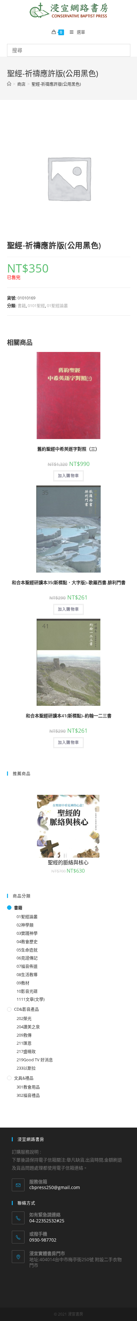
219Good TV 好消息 (35, 1060)
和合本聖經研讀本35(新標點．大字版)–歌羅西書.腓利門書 (69, 582)
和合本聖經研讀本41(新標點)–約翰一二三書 (69, 716)
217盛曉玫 (26, 1051)
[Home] (9, 84)
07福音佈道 (27, 966)
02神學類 (25, 925)
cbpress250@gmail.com (54, 1187)
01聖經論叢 (57, 305)
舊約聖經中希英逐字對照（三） (68, 449)
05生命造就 (27, 950)
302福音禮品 (28, 1095)
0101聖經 (36, 305)
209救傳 (24, 1035)
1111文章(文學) (31, 999)
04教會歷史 (27, 941)
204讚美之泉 (28, 1027)
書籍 (22, 305)
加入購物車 (68, 475)
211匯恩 (24, 1043)
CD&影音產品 (26, 1009)
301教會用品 (28, 1087)
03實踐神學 (27, 933)
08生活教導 (27, 974)
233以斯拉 (26, 1068)
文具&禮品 (23, 1078)
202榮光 (24, 1018)
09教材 (23, 983)
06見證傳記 (27, 958)
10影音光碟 (27, 991)
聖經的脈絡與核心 (68, 862)
